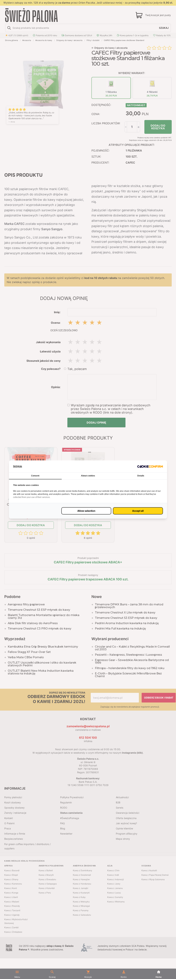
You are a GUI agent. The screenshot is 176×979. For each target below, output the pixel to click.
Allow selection (86, 510)
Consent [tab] (35, 476)
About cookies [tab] (88, 476)
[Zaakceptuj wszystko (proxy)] (138, 510)
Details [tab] (140, 476)
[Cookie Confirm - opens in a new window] (150, 466)
